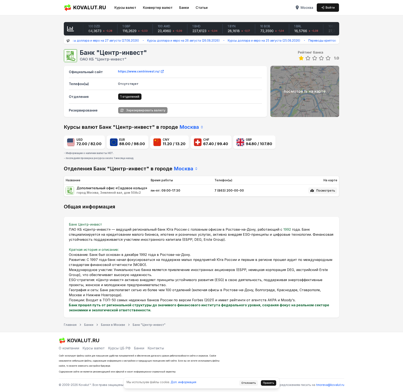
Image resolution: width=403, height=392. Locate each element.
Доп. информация (183, 382)
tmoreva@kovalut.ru (330, 385)
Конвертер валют (158, 7)
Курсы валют (125, 7)
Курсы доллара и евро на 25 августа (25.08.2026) (254, 40)
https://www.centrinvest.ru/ (139, 71)
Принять (268, 382)
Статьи (202, 7)
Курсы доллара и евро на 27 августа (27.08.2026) (94, 40)
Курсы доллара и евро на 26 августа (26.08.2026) (174, 40)
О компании (69, 348)
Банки (184, 7)
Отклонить (248, 382)
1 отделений (129, 96)
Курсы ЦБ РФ (119, 348)
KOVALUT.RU (89, 7)
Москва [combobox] (189, 127)
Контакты (156, 348)
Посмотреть (325, 190)
